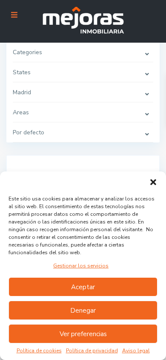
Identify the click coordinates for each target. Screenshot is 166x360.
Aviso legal (136, 350)
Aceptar (83, 287)
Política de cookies (39, 350)
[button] (153, 182)
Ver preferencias (83, 334)
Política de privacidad (92, 350)
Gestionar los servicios (81, 265)
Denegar (83, 310)
